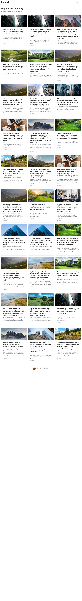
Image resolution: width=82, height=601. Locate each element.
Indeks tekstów (68, 2)
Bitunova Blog (6, 2)
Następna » (45, 368)
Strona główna (77, 2)
